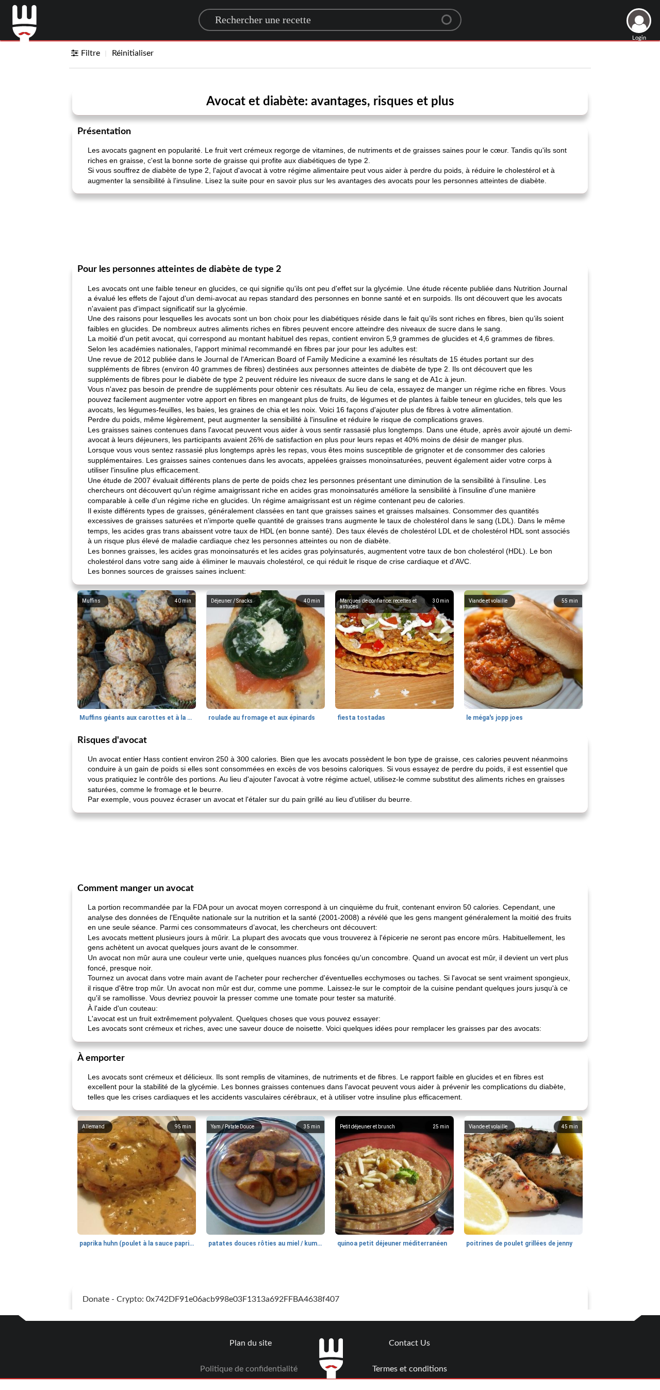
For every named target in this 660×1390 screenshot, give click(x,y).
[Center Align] (450, 15)
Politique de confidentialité (249, 1369)
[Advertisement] (330, 227)
